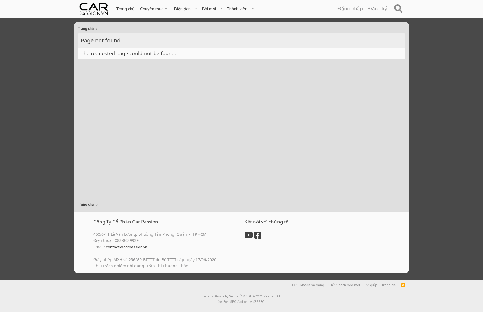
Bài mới (209, 9)
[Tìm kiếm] (398, 9)
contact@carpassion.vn (126, 247)
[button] (154, 9)
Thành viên (237, 9)
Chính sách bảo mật (344, 285)
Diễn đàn (182, 9)
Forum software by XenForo (242, 296)
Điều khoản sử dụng (308, 285)
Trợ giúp (370, 285)
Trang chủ (125, 9)
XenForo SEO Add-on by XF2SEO (241, 302)
